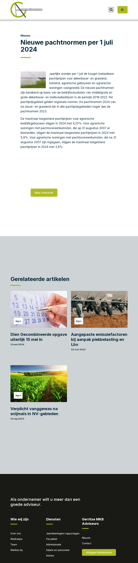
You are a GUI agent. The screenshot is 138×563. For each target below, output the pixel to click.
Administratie (53, 544)
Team (13, 544)
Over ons (15, 533)
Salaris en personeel (57, 550)
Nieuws (25, 35)
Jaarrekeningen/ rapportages (62, 533)
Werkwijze (16, 539)
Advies (50, 555)
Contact (86, 543)
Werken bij (16, 550)
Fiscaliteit (51, 539)
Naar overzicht (44, 192)
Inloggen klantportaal (99, 552)
